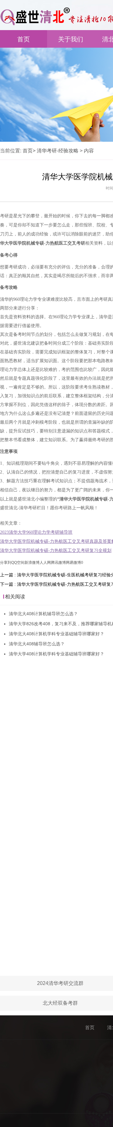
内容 (89, 150)
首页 (23, 39)
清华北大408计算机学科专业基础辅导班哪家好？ (56, 633)
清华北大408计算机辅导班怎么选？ (43, 613)
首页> (29, 150)
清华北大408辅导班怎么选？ (37, 643)
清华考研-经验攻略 (57, 150)
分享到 (5, 562)
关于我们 (70, 39)
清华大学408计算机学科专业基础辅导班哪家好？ (56, 653)
